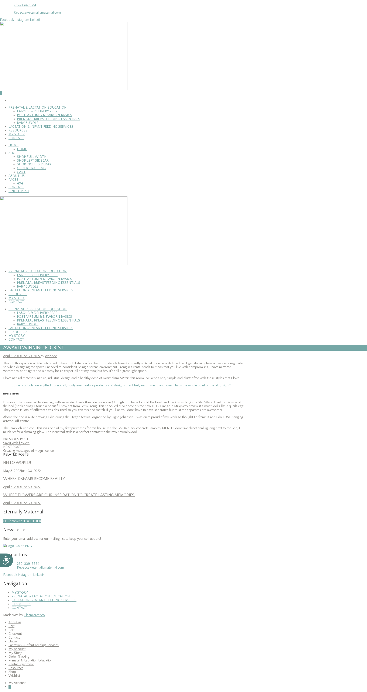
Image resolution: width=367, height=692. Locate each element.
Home (13, 145)
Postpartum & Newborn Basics (44, 115)
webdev (51, 356)
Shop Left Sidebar (33, 160)
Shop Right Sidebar (34, 164)
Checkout (15, 634)
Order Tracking (31, 168)
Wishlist (14, 676)
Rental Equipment (21, 664)
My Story (16, 134)
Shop (12, 153)
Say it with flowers (16, 443)
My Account (17, 683)
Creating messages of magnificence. (28, 451)
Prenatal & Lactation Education (37, 107)
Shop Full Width (32, 157)
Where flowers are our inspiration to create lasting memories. (69, 495)
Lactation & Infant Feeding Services (40, 127)
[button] (22, 521)
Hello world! (17, 462)
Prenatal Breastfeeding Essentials (48, 119)
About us (16, 176)
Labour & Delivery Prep (37, 111)
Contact (16, 138)
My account (16, 649)
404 (20, 183)
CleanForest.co (34, 615)
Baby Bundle (27, 123)
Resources (17, 130)
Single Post (18, 191)
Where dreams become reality (34, 479)
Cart (21, 172)
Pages (13, 180)
